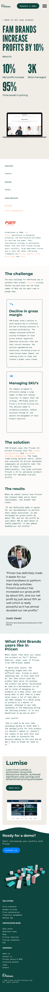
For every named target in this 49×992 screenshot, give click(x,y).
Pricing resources (10, 937)
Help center (7, 929)
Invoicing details (10, 962)
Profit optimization (14, 211)
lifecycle (31, 282)
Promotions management (12, 915)
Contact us (7, 956)
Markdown (8, 206)
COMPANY (7, 948)
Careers (5, 967)
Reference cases (9, 931)
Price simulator (9, 907)
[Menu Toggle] (44, 6)
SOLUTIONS (7, 901)
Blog (4, 934)
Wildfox (30, 254)
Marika (22, 254)
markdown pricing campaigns (20, 454)
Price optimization (11, 912)
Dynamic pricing (9, 909)
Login (4, 965)
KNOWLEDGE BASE (11, 923)
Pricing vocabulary (11, 940)
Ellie (22, 256)
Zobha (13, 256)
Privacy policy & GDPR (12, 959)
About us (6, 954)
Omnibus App (7, 918)
